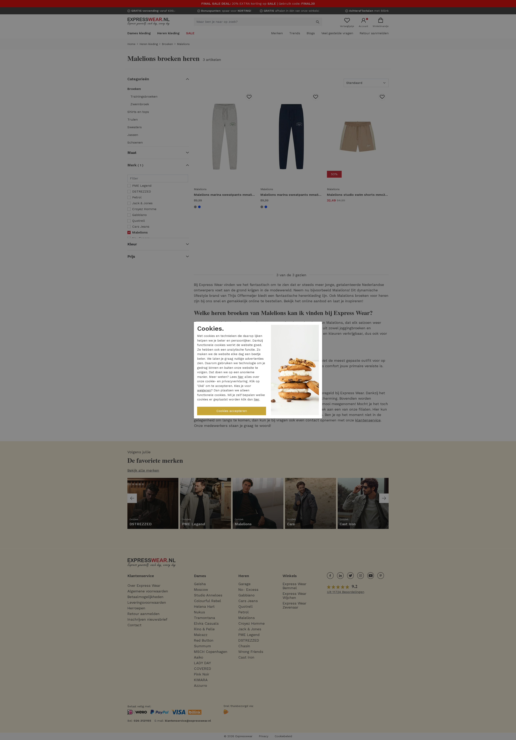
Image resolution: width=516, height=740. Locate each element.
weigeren (204, 390)
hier (240, 377)
